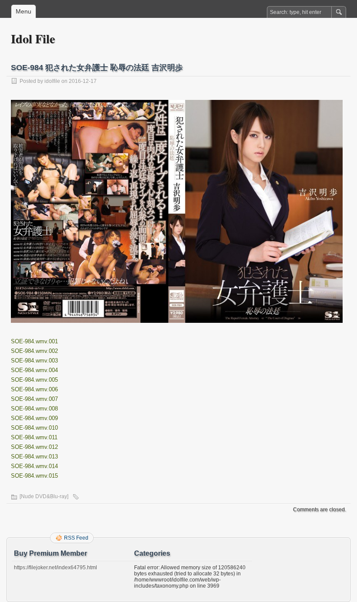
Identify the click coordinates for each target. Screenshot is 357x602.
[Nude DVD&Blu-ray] (44, 496)
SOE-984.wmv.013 (34, 456)
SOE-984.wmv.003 (34, 360)
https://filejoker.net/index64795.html (55, 567)
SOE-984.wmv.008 (34, 408)
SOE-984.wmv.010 (34, 427)
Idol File (33, 39)
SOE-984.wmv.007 (34, 399)
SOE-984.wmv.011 (34, 437)
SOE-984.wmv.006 (34, 389)
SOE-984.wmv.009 (34, 418)
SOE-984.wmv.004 (34, 370)
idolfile (52, 81)
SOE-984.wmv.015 (34, 475)
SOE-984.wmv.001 (34, 341)
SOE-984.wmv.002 (34, 351)
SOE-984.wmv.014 (34, 466)
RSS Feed (76, 538)
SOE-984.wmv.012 (34, 447)
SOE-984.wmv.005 (34, 379)
